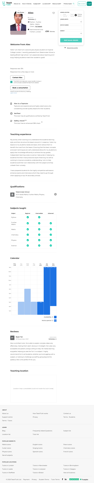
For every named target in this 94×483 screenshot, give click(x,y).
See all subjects (7, 455)
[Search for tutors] (74, 4)
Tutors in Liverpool (39, 469)
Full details (38, 26)
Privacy (35, 417)
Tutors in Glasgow (69, 469)
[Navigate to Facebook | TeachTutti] (62, 479)
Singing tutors (37, 448)
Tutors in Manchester (40, 465)
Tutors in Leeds (7, 469)
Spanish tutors (38, 451)
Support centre (7, 417)
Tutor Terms (55, 479)
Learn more (13, 93)
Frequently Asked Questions (42, 431)
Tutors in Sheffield (8, 472)
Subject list (67, 431)
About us (5, 413)
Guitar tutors (6, 448)
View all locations (69, 472)
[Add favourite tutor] (54, 13)
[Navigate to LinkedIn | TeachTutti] (65, 479)
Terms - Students (69, 417)
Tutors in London (8, 465)
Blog (3, 431)
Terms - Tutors (7, 420)
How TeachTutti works (40, 413)
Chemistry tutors (69, 448)
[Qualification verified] (55, 194)
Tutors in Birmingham (71, 465)
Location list (6, 434)
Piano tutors (67, 444)
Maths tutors (6, 444)
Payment (26, 479)
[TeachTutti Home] (7, 4)
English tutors (37, 444)
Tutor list (36, 434)
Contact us (67, 413)
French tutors (68, 451)
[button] (35, 19)
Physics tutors (7, 451)
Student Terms (44, 479)
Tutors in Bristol (38, 472)
